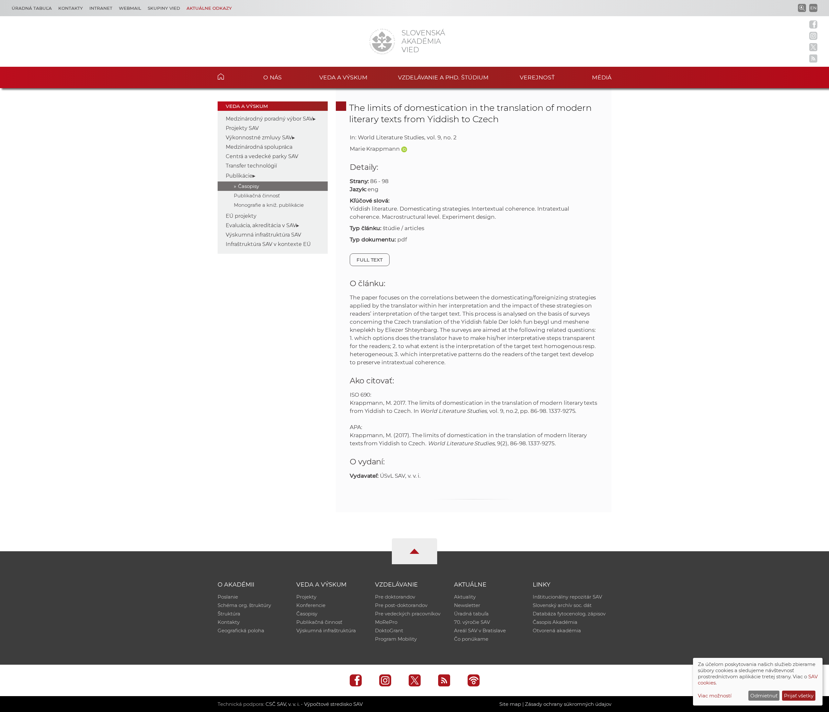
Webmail (130, 8)
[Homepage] (382, 41)
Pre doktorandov (395, 597)
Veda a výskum (343, 77)
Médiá (601, 77)
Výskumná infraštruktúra (326, 630)
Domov (231, 76)
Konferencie (310, 605)
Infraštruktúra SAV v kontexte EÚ (268, 244)
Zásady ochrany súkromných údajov (568, 704)
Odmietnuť (764, 696)
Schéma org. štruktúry (244, 605)
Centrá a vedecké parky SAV (262, 156)
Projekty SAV (242, 128)
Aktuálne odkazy (209, 8)
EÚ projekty (241, 216)
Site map (510, 704)
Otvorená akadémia (557, 630)
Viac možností (715, 696)
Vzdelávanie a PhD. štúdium (443, 77)
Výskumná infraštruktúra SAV (263, 235)
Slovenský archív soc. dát (562, 605)
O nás (272, 77)
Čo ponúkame (471, 639)
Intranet (100, 8)
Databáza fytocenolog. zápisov (569, 614)
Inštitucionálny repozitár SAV (567, 597)
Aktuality (465, 597)
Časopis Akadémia (555, 622)
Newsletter (467, 605)
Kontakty (70, 8)
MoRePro (386, 622)
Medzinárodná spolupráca (259, 147)
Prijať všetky (798, 696)
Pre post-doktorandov (401, 605)
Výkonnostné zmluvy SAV (259, 137)
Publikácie (239, 176)
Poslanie (228, 597)
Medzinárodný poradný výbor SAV (269, 119)
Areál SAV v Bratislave (480, 630)
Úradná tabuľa (32, 8)
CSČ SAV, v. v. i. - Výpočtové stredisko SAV (314, 704)
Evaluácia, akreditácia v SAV (261, 225)
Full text (370, 260)
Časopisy (248, 186)
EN (813, 7)
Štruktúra (229, 614)
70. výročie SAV (472, 622)
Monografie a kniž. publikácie (269, 205)
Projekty (306, 597)
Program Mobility (396, 639)
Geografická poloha (241, 630)
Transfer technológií (251, 166)
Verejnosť (537, 77)
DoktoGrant (389, 630)
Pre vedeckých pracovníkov (407, 614)
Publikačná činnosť (257, 196)
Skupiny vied (164, 8)
